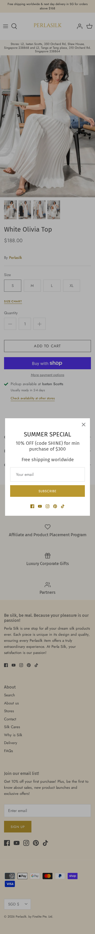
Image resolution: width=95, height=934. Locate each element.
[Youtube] (40, 506)
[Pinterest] (55, 506)
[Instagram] (47, 506)
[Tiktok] (63, 506)
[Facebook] (32, 506)
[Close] (83, 424)
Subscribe (47, 491)
